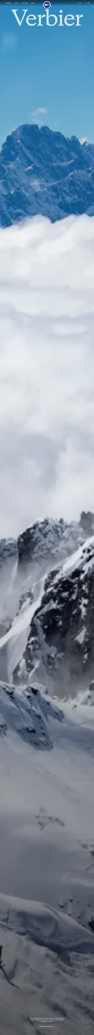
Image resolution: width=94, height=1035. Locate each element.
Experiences (25, 3)
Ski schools (8, 3)
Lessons (17, 3)
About (32, 3)
